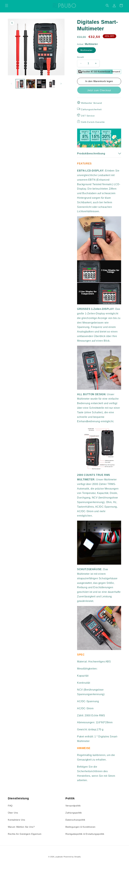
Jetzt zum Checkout (99, 90)
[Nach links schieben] (11, 83)
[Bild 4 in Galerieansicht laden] (52, 83)
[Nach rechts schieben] (61, 83)
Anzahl (80, 57)
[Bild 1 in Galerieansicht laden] (20, 83)
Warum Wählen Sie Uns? (21, 827)
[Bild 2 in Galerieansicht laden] (30, 83)
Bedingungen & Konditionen (80, 827)
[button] (6, 5)
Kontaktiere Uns (16, 820)
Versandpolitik (73, 805)
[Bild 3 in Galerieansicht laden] (41, 83)
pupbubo (59, 857)
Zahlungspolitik (73, 812)
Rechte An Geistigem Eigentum (25, 834)
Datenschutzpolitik (75, 820)
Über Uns (13, 812)
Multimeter (86, 50)
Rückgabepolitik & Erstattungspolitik (84, 834)
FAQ (10, 805)
